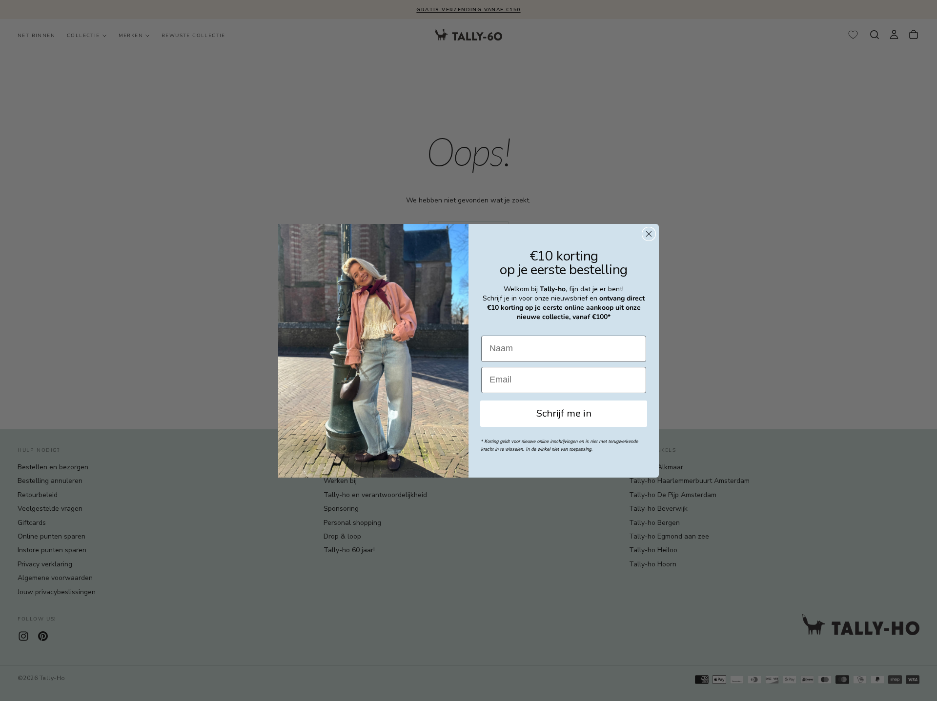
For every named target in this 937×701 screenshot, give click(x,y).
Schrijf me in (563, 413)
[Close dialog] (649, 234)
